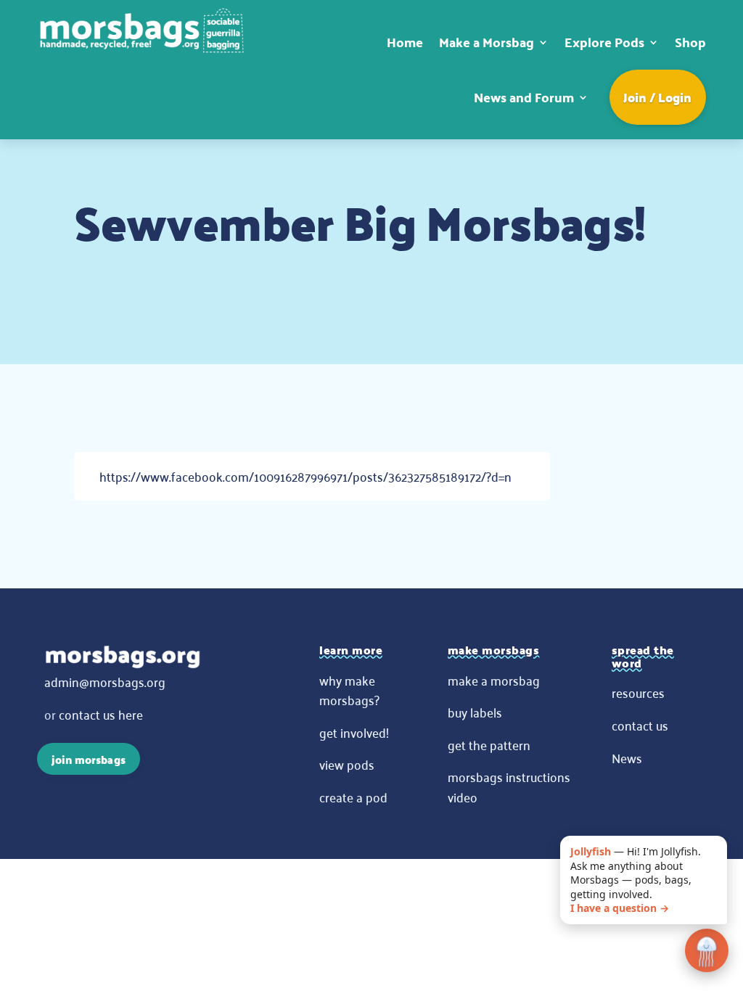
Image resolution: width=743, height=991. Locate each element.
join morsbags (89, 759)
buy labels (475, 711)
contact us (640, 724)
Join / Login (657, 97)
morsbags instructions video (509, 786)
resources (638, 692)
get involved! (354, 732)
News (627, 757)
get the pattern (489, 744)
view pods (346, 764)
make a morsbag (494, 679)
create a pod (353, 796)
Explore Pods (604, 42)
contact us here (101, 713)
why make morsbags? (349, 690)
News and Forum (524, 97)
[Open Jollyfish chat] (706, 951)
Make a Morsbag (486, 42)
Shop (690, 42)
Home (405, 42)
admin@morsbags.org (104, 681)
